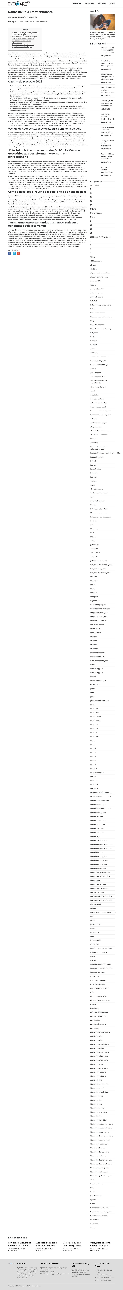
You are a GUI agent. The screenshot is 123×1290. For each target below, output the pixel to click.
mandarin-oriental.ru (98, 621)
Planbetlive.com (96, 852)
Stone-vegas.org (96, 1064)
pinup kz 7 (94, 788)
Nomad (93, 677)
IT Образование (95, 533)
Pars (92, 693)
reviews (93, 960)
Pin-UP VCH (94, 733)
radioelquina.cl (95, 940)
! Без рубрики (94, 185)
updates (93, 1200)
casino (10, 17)
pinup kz (93, 776)
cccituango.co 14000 (98, 377)
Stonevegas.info (96, 1100)
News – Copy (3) (96, 673)
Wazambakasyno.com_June (101, 1212)
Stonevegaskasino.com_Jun (101, 1160)
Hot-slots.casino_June (99, 509)
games (93, 485)
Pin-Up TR (94, 724)
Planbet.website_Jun (98, 840)
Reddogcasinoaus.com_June (101, 948)
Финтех (92, 1228)
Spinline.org (94, 1028)
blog (92, 321)
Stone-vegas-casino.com (100, 1032)
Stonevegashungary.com (99, 1152)
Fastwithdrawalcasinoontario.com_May (105, 453)
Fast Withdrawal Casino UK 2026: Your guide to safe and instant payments (108, 50)
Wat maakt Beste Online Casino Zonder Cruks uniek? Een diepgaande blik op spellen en (108, 156)
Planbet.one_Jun (96, 832)
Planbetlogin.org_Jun (98, 864)
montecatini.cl (95, 633)
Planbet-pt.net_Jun (98, 812)
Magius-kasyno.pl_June (99, 613)
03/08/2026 (13, 1251)
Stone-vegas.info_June (99, 1056)
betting (93, 309)
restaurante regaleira (98, 952)
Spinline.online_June (98, 1024)
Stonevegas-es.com (98, 1072)
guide (92, 497)
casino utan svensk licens (99, 357)
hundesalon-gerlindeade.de (100, 517)
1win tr (92, 217)
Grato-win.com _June (98, 493)
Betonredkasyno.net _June (100, 305)
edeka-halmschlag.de (98, 423)
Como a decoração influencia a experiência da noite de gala (23, 46)
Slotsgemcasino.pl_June (99, 996)
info (91, 525)
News (92, 665)
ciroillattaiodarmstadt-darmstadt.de (99, 382)
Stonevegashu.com (97, 1148)
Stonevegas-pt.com (98, 1076)
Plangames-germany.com (100, 872)
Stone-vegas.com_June (99, 1052)
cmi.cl (92, 391)
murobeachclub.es (97, 657)
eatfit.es (93, 419)
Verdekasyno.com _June (99, 1208)
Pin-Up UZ (94, 728)
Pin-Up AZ (94, 708)
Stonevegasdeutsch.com (99, 1132)
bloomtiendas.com (97, 325)
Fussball (93, 477)
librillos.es (94, 593)
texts (92, 1192)
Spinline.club (95, 1020)
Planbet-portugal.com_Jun (100, 808)
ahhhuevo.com (96, 261)
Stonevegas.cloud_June (99, 1092)
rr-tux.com (94, 976)
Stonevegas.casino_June (99, 1084)
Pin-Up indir (94, 713)
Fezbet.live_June (96, 457)
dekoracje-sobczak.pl (98, 403)
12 (91, 193)
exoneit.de (94, 443)
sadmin (34, 17)
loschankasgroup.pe (98, 605)
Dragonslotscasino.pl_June (100, 415)
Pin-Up (93, 705)
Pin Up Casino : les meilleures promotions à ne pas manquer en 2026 (108, 90)
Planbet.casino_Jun (97, 820)
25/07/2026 (40, 1251)
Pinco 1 (92, 744)
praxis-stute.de (96, 924)
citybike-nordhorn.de (98, 387)
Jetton (92, 541)
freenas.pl (94, 473)
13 (91, 197)
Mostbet (93, 637)
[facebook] (9, 253)
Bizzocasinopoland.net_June (101, 317)
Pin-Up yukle (95, 736)
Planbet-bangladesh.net (99, 800)
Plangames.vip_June (98, 884)
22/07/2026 (95, 1251)
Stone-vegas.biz (96, 1040)
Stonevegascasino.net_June (101, 1128)
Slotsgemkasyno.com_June (100, 1000)
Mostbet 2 (94, 641)
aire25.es (93, 269)
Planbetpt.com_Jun (98, 868)
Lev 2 (92, 589)
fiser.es (93, 465)
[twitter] (14, 253)
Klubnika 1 (94, 577)
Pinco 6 (93, 764)
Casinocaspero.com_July (100, 365)
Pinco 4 (93, 756)
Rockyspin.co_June (97, 972)
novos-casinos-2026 (98, 681)
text (91, 1188)
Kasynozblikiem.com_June (100, 573)
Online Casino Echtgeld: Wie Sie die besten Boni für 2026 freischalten (107, 77)
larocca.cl (94, 581)
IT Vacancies (95, 529)
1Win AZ (93, 209)
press (92, 928)
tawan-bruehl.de (96, 1184)
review (92, 956)
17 (91, 205)
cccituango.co (95, 373)
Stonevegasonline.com (99, 1172)
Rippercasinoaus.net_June (100, 964)
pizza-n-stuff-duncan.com (100, 796)
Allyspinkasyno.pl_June (99, 277)
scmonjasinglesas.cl (97, 984)
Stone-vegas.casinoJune (99, 1044)
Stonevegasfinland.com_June (101, 1136)
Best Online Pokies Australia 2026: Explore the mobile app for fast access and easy (107, 63)
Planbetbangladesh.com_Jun (101, 844)
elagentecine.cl (96, 427)
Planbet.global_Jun (97, 824)
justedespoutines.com (98, 561)
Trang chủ (76, 3)
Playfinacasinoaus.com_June (101, 900)
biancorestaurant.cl (97, 313)
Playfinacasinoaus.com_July (101, 896)
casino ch (94, 353)
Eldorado (93, 439)
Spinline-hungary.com (98, 1016)
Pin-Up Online (95, 716)
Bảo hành (102, 3)
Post (92, 916)
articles (93, 285)
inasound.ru (94, 521)
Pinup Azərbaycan (97, 772)
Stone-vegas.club (97, 1048)
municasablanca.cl (97, 653)
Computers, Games (97, 399)
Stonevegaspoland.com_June (101, 1176)
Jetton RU (94, 557)
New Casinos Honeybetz (99, 661)
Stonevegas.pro (96, 1116)
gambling (93, 481)
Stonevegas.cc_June (98, 1088)
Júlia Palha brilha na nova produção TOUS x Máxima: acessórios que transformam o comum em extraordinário (24, 40)
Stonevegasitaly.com (98, 1156)
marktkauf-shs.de (97, 625)
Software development (99, 1012)
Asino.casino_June (97, 289)
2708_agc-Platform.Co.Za (100, 237)
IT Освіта (93, 537)
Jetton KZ (94, 549)
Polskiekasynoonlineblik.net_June (103, 912)
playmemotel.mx (96, 904)
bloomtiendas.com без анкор (100, 329)
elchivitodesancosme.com (100, 431)
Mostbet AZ (94, 649)
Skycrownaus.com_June (99, 988)
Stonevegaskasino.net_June (101, 1164)
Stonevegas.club (96, 1096)
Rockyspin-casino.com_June (101, 968)
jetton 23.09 (94, 545)
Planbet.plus (95, 836)
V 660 (92, 1204)
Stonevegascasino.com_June (101, 1124)
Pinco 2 (93, 748)
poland (93, 908)
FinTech (93, 461)
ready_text (94, 944)
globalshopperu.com (98, 489)
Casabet (93, 345)
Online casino (95, 685)
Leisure (93, 585)
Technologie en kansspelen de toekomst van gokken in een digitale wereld (107, 103)
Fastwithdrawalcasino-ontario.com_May (99, 448)
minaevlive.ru (95, 629)
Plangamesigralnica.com (99, 888)
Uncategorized (95, 1196)
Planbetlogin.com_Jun (99, 860)
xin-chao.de (94, 1220)
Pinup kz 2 (94, 784)
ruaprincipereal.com (98, 980)
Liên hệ (112, 3)
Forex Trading (95, 469)
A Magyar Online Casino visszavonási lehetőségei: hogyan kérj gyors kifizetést (108, 143)
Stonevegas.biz (96, 1080)
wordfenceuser (19, 1249)
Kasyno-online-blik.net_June (101, 565)
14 (91, 201)
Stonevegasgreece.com (99, 1144)
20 (91, 225)
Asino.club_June (96, 293)
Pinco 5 (93, 760)
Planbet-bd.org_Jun (98, 804)
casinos (93, 369)
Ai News (93, 265)
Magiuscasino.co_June (99, 617)
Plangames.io (95, 880)
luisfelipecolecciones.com (100, 609)
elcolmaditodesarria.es (99, 435)
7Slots (92, 257)
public (92, 936)
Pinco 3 (93, 752)
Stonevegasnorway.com (99, 1168)
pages (92, 689)
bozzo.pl (93, 341)
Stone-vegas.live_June (99, 1060)
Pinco (92, 741)
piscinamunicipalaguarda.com (101, 792)
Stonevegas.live (96, 1104)
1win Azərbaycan (96, 213)
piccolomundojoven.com (99, 701)
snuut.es (93, 1004)
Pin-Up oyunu (95, 721)
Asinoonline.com (96, 297)
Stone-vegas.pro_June (99, 1068)
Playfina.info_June (97, 892)
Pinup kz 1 (93, 780)
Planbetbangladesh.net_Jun (101, 848)
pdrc (92, 697)
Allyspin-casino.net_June (100, 273)
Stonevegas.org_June (98, 1112)
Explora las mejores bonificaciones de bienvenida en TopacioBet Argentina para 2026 (108, 117)
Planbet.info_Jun (96, 828)
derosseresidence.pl (98, 407)
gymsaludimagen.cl (97, 501)
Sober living (94, 1008)
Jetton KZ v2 (95, 553)
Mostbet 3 (94, 645)
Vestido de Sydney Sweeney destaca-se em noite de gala (25, 34)
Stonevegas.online (97, 1108)
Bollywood (94, 333)
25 (91, 233)
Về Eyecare (89, 3)
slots (92, 992)
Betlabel (93, 301)
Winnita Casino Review (98, 1216)
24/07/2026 (68, 1251)
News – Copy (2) (96, 669)
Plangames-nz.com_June (100, 876)
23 (91, 229)
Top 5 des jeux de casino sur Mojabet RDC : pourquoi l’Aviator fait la (108, 130)
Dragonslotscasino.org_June (101, 411)
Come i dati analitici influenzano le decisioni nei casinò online (106, 170)
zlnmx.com (94, 1224)
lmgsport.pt (94, 601)
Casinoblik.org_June (98, 361)
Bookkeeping (95, 337)
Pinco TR (93, 768)
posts (92, 920)
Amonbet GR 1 (95, 281)
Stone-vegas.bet (96, 1036)
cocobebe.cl (95, 395)
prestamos (94, 932)
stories (92, 1180)
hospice (93, 505)
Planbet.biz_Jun (96, 816)
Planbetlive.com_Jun (98, 856)
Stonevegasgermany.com (100, 1140)
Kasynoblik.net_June (98, 569)
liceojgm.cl (94, 597)
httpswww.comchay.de (99, 513)
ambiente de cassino (45, 219)
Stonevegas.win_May (98, 1120)
